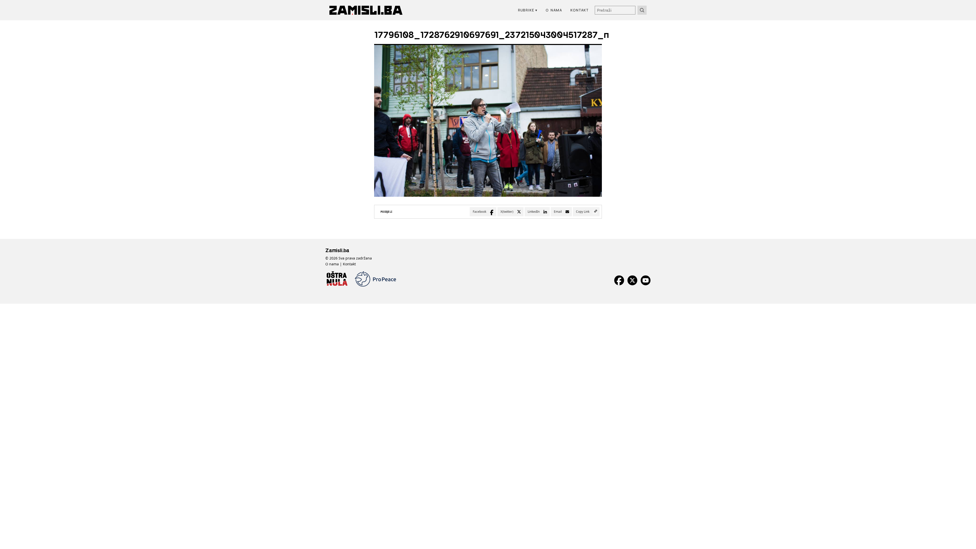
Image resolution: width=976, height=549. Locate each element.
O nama (554, 10)
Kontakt (579, 10)
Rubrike (528, 10)
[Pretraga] (642, 10)
